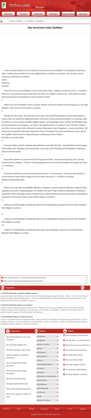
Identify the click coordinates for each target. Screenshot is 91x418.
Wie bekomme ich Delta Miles (76, 350)
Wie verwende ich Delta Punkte (77, 335)
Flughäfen (41, 340)
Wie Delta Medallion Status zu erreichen (17, 305)
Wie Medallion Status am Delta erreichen (17, 317)
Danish (31, 409)
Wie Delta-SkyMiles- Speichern (76, 374)
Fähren (40, 360)
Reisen (19, 21)
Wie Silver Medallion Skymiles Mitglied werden (20, 293)
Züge (40, 396)
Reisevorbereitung (68, 14)
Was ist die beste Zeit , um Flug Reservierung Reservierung (25, 278)
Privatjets (41, 372)
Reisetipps (53, 14)
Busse (40, 348)
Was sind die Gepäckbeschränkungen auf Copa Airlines (23, 281)
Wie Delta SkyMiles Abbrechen (17, 384)
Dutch (19, 409)
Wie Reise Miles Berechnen (16, 379)
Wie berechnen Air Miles (74, 360)
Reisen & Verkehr (44, 400)
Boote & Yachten (43, 344)
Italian (57, 409)
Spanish (83, 409)
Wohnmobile (42, 380)
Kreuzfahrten (42, 356)
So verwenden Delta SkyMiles (76, 369)
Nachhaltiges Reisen (45, 364)
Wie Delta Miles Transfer (74, 355)
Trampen (41, 368)
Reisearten (83, 14)
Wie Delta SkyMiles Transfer (76, 365)
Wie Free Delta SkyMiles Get (16, 345)
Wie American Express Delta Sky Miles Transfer (78, 345)
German (6, 409)
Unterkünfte (38, 14)
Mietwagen (42, 352)
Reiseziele (8, 14)
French (69, 409)
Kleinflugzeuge (43, 388)
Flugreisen (40, 21)
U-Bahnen (41, 392)
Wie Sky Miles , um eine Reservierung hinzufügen (78, 340)
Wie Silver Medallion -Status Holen (18, 350)
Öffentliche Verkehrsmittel (47, 376)
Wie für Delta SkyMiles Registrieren (18, 389)
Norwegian (44, 409)
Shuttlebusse (42, 384)
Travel (12, 21)
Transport (23, 14)
